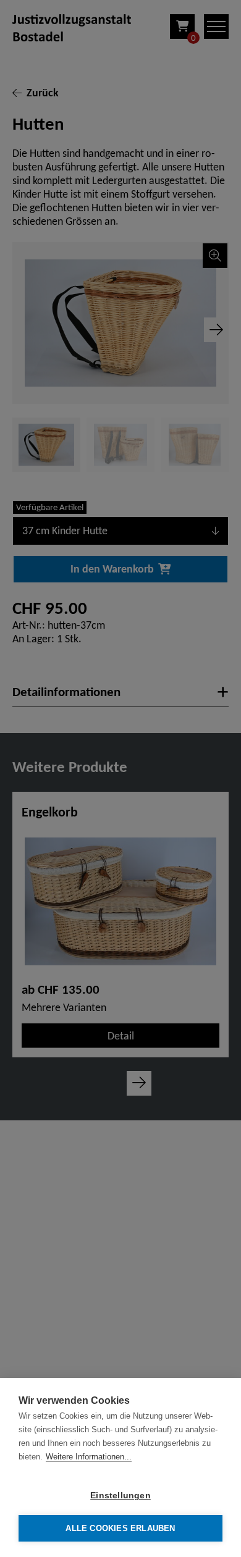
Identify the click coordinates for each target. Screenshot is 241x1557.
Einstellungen (120, 1495)
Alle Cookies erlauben (120, 1528)
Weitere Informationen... (89, 1456)
